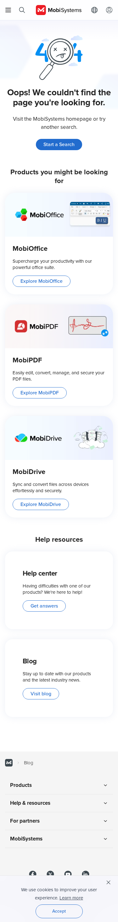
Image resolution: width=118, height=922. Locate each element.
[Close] (108, 882)
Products (21, 785)
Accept (59, 911)
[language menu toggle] (96, 10)
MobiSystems (26, 838)
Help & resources (30, 803)
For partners (25, 821)
